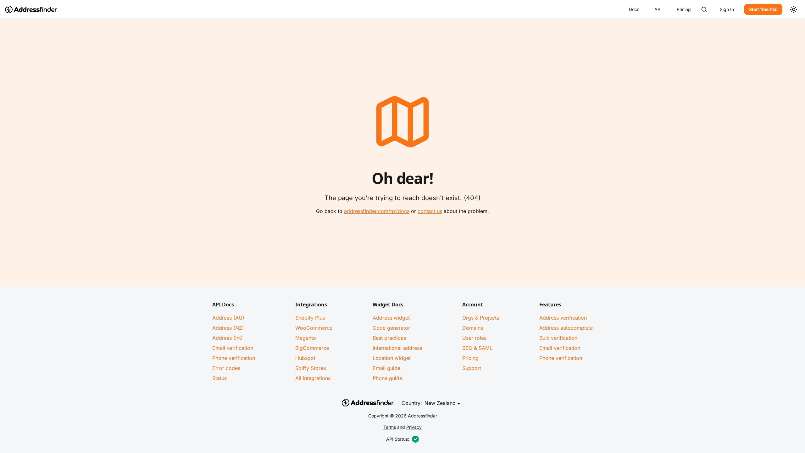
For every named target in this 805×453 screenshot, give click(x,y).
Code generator (391, 328)
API (658, 9)
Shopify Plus (310, 318)
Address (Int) (227, 338)
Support (471, 368)
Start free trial (763, 9)
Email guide (386, 368)
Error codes (226, 368)
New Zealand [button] (440, 403)
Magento (305, 338)
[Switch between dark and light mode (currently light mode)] (793, 9)
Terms (389, 427)
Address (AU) (228, 318)
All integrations (312, 378)
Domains (472, 328)
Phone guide (387, 378)
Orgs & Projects (480, 318)
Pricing (684, 9)
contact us (430, 211)
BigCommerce (312, 348)
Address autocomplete (566, 328)
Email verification (232, 348)
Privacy (414, 427)
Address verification (563, 318)
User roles (474, 338)
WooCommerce (313, 328)
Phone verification (233, 358)
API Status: (397, 439)
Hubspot (305, 358)
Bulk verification (558, 338)
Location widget (392, 358)
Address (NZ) (228, 328)
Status (219, 378)
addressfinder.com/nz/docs (376, 211)
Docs (634, 9)
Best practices (389, 338)
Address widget (391, 318)
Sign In (727, 9)
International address (397, 348)
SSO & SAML (477, 348)
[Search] (704, 9)
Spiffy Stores (310, 368)
